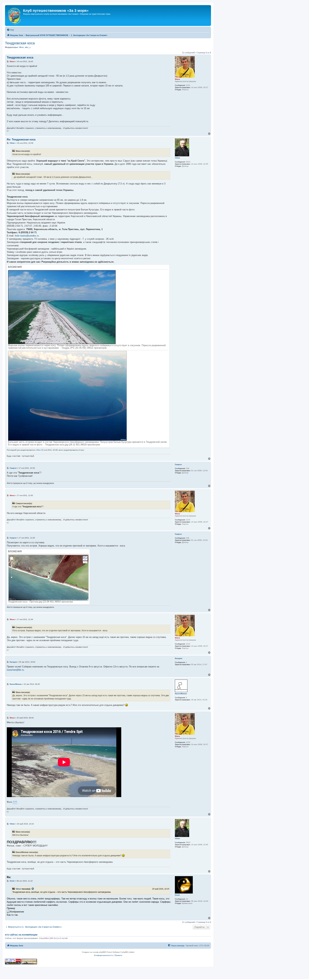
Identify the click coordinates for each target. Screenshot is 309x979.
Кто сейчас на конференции (21, 935)
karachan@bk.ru (15, 669)
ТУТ (15, 802)
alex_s (28, 47)
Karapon (178, 658)
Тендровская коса (20, 43)
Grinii (177, 895)
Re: (9, 877)
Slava (177, 79)
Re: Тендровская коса (21, 139)
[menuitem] (10, 30)
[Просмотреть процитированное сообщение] (33, 888)
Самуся (178, 464)
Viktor (21, 47)
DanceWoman (181, 694)
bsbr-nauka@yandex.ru (27, 235)
